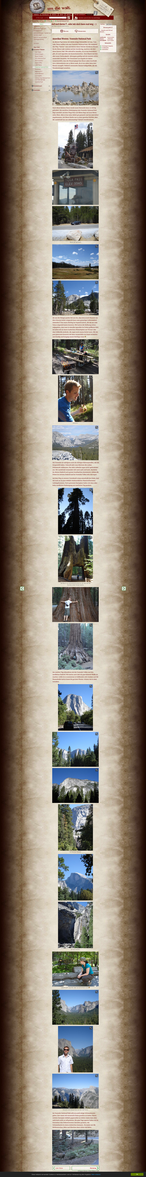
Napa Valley (38, 63)
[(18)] (32, 90)
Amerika (36, 14)
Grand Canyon (39, 54)
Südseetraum (38, 86)
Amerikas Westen (39, 49)
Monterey (37, 69)
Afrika (69, 14)
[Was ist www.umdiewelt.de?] (95, 13)
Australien (45, 14)
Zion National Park (40, 58)
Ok (137, 1174)
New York (37, 47)
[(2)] (32, 86)
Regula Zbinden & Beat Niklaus (61, 26)
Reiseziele (37, 26)
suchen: (42, 18)
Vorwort (36, 43)
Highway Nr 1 (38, 71)
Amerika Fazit (39, 82)
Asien (61, 14)
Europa (54, 14)
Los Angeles (38, 76)
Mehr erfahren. (96, 1174)
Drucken (66, 31)
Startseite (41, 21)
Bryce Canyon (39, 56)
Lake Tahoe (38, 65)
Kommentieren (82, 31)
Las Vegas (38, 52)
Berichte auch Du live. (89, 18)
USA (54, 21)
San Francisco (39, 60)
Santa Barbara (39, 73)
